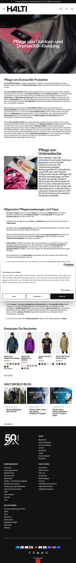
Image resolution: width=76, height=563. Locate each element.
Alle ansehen (8, 375)
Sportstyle (8, 525)
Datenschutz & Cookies (12, 489)
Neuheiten (42, 440)
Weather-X (8, 517)
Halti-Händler (9, 494)
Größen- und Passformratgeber (15, 481)
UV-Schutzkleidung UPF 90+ (14, 509)
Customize (37, 296)
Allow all (62, 296)
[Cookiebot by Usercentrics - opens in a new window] (65, 265)
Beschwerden (9, 476)
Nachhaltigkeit (43, 478)
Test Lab (41, 481)
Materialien (8, 478)
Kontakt (7, 497)
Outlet (40, 453)
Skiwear (7, 528)
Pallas (6, 511)
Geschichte (42, 476)
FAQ (5, 500)
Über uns (41, 473)
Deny (14, 296)
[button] (4, 8)
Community (42, 468)
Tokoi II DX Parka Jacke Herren (63, 357)
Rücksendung (9, 473)
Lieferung (7, 468)
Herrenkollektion (44, 445)
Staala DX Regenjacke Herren (12, 357)
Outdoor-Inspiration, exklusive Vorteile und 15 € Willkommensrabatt (38, 1)
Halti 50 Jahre (43, 470)
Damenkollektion (44, 442)
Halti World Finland (45, 486)
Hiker (6, 514)
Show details (65, 290)
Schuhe (41, 448)
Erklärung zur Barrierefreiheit (14, 486)
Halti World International (47, 484)
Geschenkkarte (44, 456)
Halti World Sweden (45, 489)
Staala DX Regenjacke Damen (26, 358)
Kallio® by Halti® (10, 522)
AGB (5, 492)
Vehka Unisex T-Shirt (45, 357)
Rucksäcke (42, 450)
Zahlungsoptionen (11, 470)
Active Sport (8, 520)
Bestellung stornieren (12, 484)
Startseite (42, 458)
